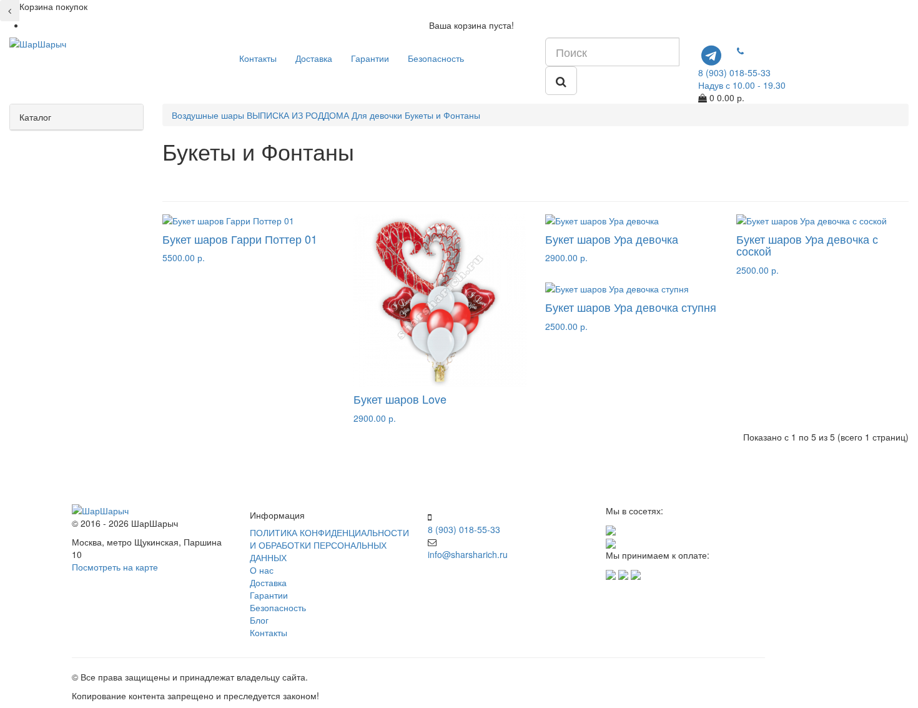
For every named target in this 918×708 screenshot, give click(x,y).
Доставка (313, 58)
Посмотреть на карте (115, 567)
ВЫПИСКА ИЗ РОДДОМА (298, 115)
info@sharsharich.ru (468, 554)
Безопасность (436, 58)
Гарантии (370, 58)
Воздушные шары (208, 115)
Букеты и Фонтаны (442, 115)
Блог (259, 620)
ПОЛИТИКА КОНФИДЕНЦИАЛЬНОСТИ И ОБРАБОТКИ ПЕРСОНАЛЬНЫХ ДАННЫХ (329, 545)
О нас (262, 570)
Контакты (258, 58)
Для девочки (377, 115)
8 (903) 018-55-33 (464, 529)
